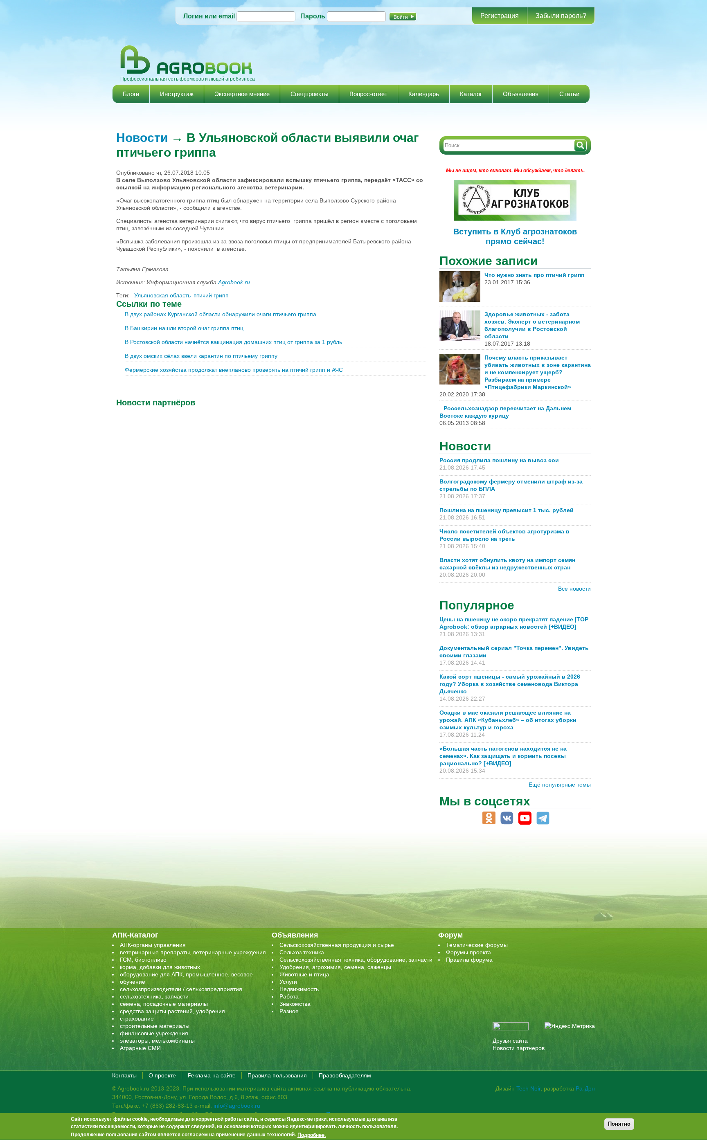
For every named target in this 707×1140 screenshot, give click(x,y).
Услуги (288, 981)
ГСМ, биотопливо (143, 959)
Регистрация (499, 15)
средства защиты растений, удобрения (172, 1011)
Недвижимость (299, 989)
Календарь (423, 93)
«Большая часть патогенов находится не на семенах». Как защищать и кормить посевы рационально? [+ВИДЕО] (503, 756)
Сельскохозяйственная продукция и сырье (336, 945)
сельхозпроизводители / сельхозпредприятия (181, 989)
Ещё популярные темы (560, 784)
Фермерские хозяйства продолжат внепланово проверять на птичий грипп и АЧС (234, 370)
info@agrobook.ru (237, 1105)
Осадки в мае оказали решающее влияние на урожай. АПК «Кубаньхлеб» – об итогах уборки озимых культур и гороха (507, 720)
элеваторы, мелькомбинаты (157, 1040)
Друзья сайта (510, 1040)
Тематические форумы (477, 945)
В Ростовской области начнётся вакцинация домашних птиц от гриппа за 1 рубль (233, 342)
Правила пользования (277, 1075)
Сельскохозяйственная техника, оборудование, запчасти (355, 959)
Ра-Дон (585, 1088)
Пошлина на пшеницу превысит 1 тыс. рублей (509, 510)
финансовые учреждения (154, 1033)
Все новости (574, 588)
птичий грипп (211, 295)
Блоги (131, 93)
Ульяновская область (162, 295)
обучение (132, 981)
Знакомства (295, 1004)
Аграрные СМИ (140, 1048)
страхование (137, 1018)
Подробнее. (311, 1134)
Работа (289, 996)
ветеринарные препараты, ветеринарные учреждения (193, 952)
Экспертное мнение (242, 93)
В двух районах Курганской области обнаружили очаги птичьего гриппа (220, 314)
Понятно (619, 1124)
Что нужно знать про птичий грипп (534, 275)
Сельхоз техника (301, 952)
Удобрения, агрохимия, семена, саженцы (335, 967)
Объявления (520, 93)
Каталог (471, 93)
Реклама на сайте (212, 1075)
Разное (289, 1011)
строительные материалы (154, 1026)
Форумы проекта (468, 952)
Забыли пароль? (561, 15)
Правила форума (469, 959)
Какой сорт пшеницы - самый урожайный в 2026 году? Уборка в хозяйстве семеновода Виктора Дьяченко (509, 684)
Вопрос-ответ (368, 93)
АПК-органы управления (153, 945)
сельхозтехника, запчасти (154, 996)
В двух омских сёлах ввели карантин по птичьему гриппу (201, 356)
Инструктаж (177, 93)
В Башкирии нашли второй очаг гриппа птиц (184, 328)
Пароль (312, 16)
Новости (142, 137)
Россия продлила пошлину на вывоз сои (499, 460)
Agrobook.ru (234, 282)
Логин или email (209, 16)
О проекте (162, 1075)
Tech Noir (528, 1088)
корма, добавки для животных (160, 967)
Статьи (569, 93)
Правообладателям (345, 1075)
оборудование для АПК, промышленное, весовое (186, 974)
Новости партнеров (519, 1048)
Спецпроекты (309, 93)
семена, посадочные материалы (164, 1004)
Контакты (124, 1075)
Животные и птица (304, 974)
